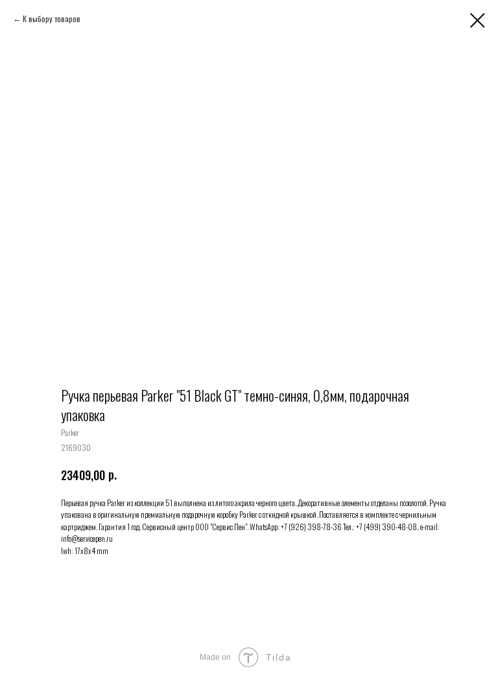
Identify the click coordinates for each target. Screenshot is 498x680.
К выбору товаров (51, 18)
